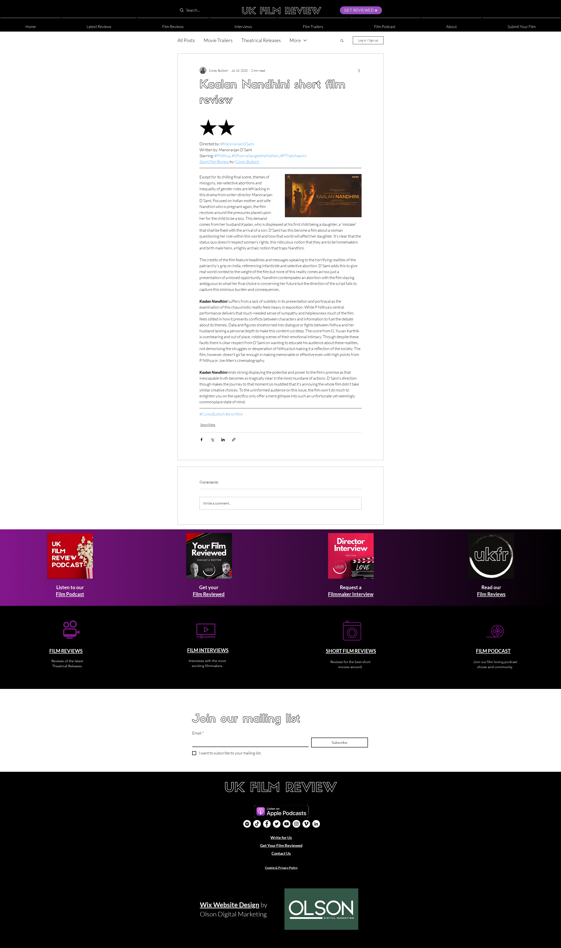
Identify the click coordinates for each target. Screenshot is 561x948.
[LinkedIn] (316, 824)
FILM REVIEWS (66, 651)
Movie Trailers (218, 40)
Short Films (207, 425)
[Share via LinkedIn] (223, 440)
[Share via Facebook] (201, 440)
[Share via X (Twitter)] (212, 440)
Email (198, 733)
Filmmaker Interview (350, 594)
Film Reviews (491, 594)
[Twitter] (276, 824)
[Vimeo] (306, 824)
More (295, 40)
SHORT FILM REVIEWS (351, 651)
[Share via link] (234, 440)
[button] (451, 25)
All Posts (186, 40)
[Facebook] (267, 824)
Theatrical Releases (261, 40)
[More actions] (359, 70)
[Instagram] (296, 824)
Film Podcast (70, 594)
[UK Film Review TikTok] (257, 824)
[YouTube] (286, 824)
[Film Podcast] (247, 824)
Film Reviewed (209, 594)
